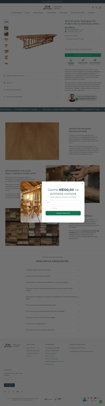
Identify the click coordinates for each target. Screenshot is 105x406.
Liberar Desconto (63, 213)
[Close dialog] (82, 183)
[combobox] (49, 208)
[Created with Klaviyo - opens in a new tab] (52, 224)
